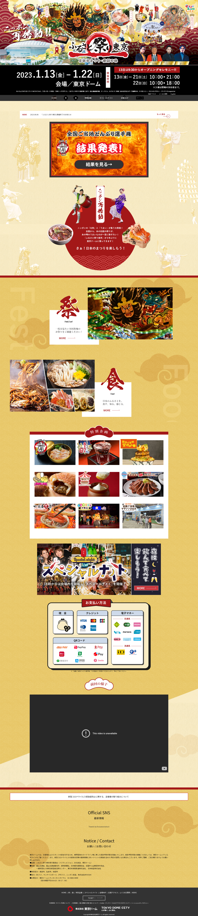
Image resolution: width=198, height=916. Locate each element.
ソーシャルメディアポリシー (140, 903)
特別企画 (88, 98)
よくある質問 (163, 94)
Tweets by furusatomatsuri (99, 826)
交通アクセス (152, 94)
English (173, 94)
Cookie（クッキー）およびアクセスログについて (115, 903)
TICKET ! (91, 898)
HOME (54, 98)
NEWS (134, 892)
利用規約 (75, 903)
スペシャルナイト (106, 98)
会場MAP (124, 98)
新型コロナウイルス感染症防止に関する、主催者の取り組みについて (98, 796)
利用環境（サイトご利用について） (60, 903)
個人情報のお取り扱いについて (89, 903)
